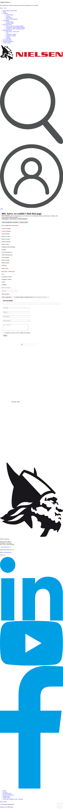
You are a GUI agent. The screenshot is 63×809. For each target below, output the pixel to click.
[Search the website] (31, 143)
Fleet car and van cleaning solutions (14, 26)
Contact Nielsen (7, 42)
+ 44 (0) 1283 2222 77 (5, 547)
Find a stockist (13, 218)
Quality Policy (6, 797)
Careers (8, 16)
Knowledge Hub (7, 40)
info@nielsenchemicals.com (7, 549)
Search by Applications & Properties (10, 222)
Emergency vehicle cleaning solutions (15, 28)
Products (5, 792)
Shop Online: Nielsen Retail (10, 10)
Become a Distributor (8, 41)
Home (4, 12)
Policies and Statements (12, 19)
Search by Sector (24, 222)
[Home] (31, 59)
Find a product (5, 218)
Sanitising (8, 38)
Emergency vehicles (11, 35)
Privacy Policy (3, 801)
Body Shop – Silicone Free (12, 31)
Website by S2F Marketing (6, 807)
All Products (6, 20)
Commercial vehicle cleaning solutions (15, 27)
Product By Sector (7, 30)
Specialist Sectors (7, 24)
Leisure (8, 37)
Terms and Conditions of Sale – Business (13, 799)
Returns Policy (6, 796)
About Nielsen (9, 15)
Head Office (9, 17)
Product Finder (9, 21)
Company (5, 13)
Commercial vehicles (11, 34)
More (5, 8)
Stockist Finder (9, 23)
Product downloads (22, 218)
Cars (7, 33)
